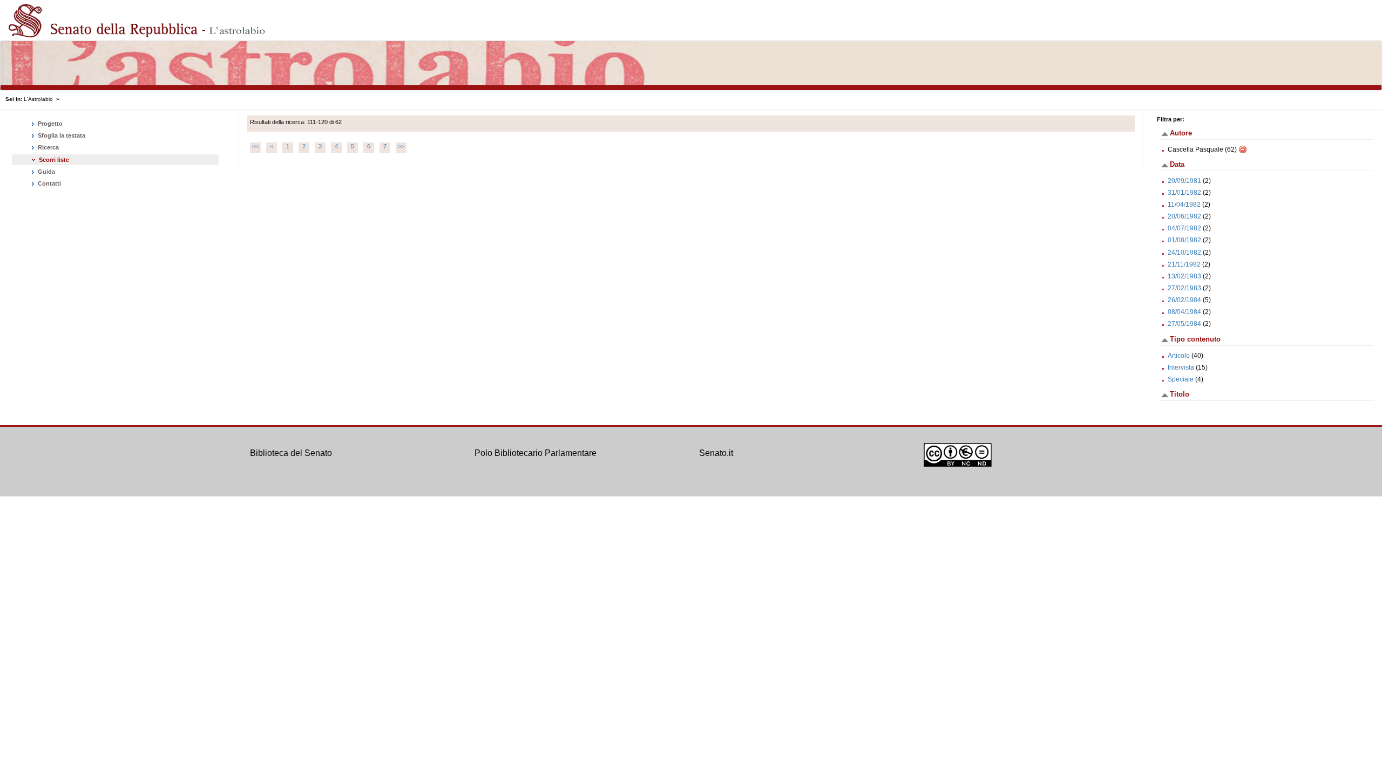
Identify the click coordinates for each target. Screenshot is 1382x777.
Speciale (1181, 379)
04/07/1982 (1184, 228)
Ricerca (47, 147)
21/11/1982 (1184, 264)
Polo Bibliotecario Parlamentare (536, 453)
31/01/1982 (1184, 192)
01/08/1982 (1184, 240)
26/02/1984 (1184, 300)
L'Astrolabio (38, 99)
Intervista (1181, 367)
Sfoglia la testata (60, 135)
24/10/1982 (1184, 252)
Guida (45, 171)
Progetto (49, 123)
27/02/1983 (1184, 288)
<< (255, 146)
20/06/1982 (1184, 216)
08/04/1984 (1184, 312)
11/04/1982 (1184, 204)
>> (401, 146)
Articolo (1179, 355)
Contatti (48, 183)
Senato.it (716, 453)
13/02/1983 (1184, 276)
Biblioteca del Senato (291, 453)
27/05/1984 (1184, 324)
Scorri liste (54, 159)
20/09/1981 (1184, 181)
